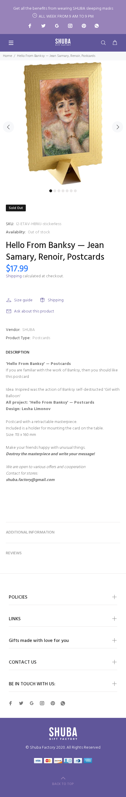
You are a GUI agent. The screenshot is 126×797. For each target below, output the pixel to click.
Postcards (41, 338)
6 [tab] (71, 190)
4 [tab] (63, 190)
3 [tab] (58, 190)
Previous (8, 126)
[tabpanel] (63, 123)
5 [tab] (67, 190)
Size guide (23, 300)
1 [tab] (50, 190)
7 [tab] (75, 190)
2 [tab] (54, 190)
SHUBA (28, 330)
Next (117, 126)
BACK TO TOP (63, 784)
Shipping (14, 276)
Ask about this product (34, 311)
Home (7, 56)
